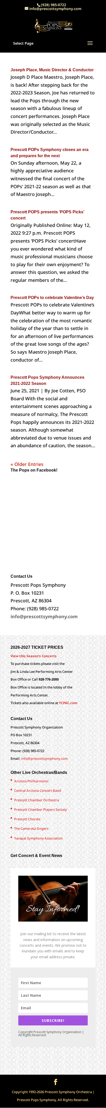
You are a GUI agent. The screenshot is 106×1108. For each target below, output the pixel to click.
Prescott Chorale (27, 819)
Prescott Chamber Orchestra (36, 800)
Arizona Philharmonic (31, 781)
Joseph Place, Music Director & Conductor (52, 70)
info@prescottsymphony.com (44, 758)
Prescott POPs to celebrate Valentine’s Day (52, 297)
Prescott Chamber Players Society (40, 809)
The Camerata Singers (31, 828)
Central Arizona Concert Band (37, 790)
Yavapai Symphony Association (38, 838)
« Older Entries (27, 464)
